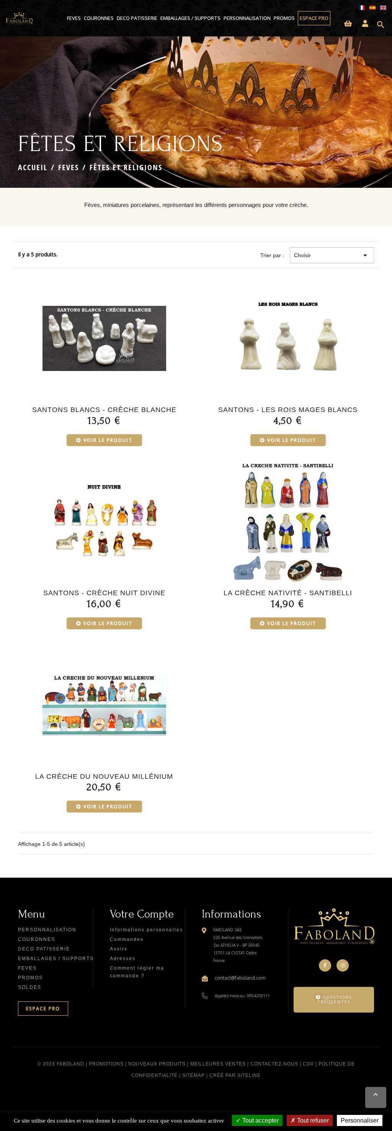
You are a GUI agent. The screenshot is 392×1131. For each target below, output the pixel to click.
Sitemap (193, 1075)
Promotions (106, 1064)
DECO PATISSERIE (137, 18)
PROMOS (284, 18)
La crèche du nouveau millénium (104, 776)
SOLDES (29, 987)
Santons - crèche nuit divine (104, 593)
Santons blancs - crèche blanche (104, 410)
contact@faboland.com (240, 978)
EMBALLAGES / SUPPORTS (190, 18)
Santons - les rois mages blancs (288, 410)
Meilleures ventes (218, 1064)
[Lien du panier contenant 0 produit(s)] (348, 24)
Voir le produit (107, 440)
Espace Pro (314, 18)
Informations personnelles (146, 929)
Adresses (123, 958)
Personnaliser (360, 1120)
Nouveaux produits (157, 1064)
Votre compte (142, 914)
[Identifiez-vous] (365, 24)
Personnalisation (247, 18)
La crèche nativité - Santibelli (288, 593)
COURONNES (99, 18)
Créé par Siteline (235, 1075)
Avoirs (118, 949)
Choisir (332, 255)
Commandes (127, 939)
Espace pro (43, 1008)
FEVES (74, 18)
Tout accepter (260, 1120)
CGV (308, 1064)
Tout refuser (312, 1120)
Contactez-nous (274, 1064)
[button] (334, 1000)
